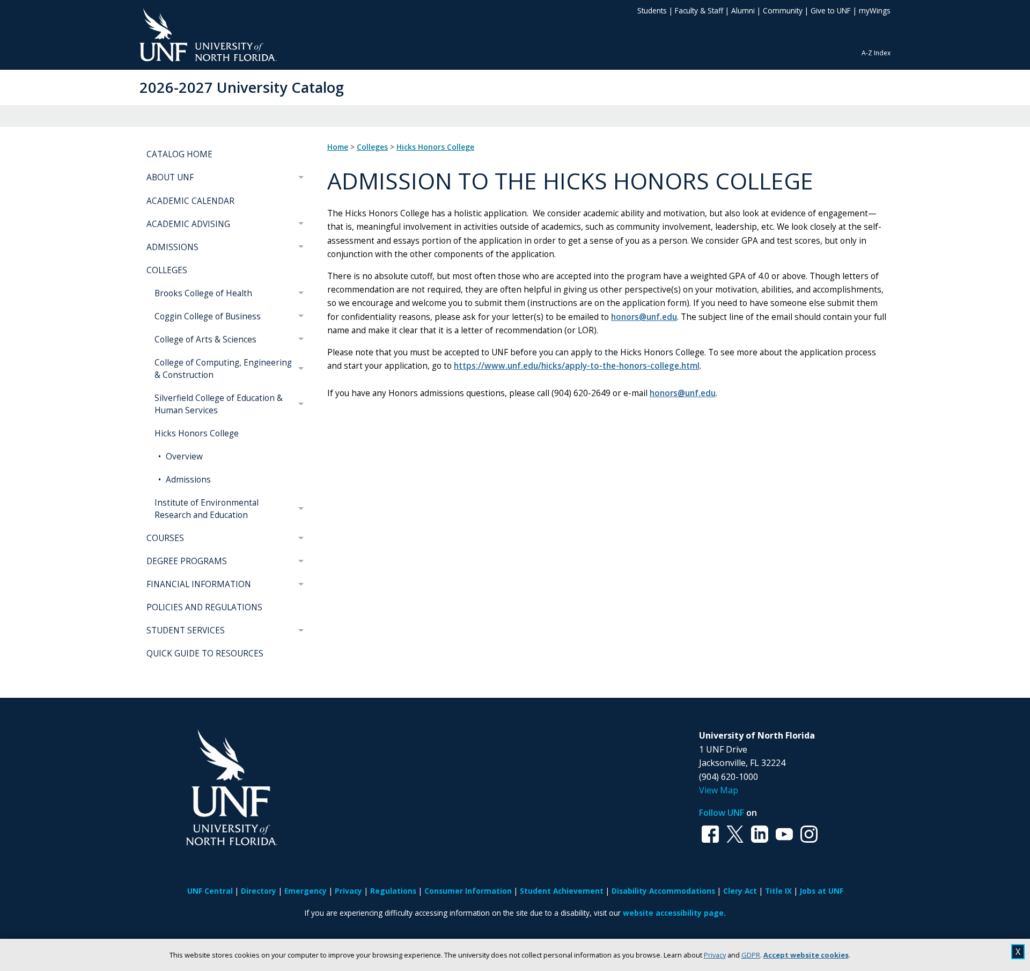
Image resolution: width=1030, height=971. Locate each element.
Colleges (372, 147)
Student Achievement (562, 891)
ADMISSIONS (172, 247)
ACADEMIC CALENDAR (190, 201)
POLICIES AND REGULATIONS (204, 607)
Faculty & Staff (699, 10)
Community (783, 10)
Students (652, 10)
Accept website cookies (806, 955)
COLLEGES (166, 270)
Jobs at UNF (821, 891)
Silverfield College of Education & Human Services (218, 404)
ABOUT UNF (170, 177)
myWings (875, 10)
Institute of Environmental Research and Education (206, 509)
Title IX (778, 891)
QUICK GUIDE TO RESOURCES (204, 653)
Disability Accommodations (663, 891)
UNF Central (210, 891)
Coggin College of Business (207, 316)
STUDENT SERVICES (185, 630)
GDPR (750, 955)
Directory (258, 891)
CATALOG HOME (179, 154)
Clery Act (740, 891)
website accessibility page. (674, 913)
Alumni (743, 10)
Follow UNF (721, 813)
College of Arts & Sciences (205, 339)
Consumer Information (468, 891)
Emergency (305, 891)
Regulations (393, 891)
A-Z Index (876, 52)
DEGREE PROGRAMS (186, 561)
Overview (183, 456)
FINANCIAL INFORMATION (198, 584)
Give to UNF (831, 10)
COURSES (165, 538)
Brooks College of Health (203, 293)
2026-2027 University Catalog (241, 87)
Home (337, 147)
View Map (718, 790)
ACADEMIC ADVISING (188, 224)
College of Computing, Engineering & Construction (223, 369)
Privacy (715, 955)
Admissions (187, 479)
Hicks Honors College (196, 433)
